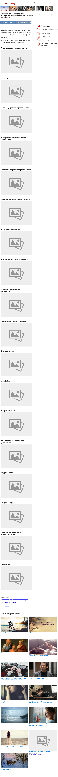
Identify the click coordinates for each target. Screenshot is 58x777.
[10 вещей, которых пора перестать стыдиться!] (31, 11)
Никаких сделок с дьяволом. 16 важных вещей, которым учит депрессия (42, 724)
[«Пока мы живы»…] (43, 631)
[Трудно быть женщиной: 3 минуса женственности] (43, 654)
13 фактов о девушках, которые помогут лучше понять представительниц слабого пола (14, 679)
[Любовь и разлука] (14, 767)
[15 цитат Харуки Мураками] (43, 677)
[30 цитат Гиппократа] (14, 651)
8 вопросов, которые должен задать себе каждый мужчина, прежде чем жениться (41, 701)
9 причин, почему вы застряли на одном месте (13, 723)
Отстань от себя (45, 36)
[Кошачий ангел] (13, 11)
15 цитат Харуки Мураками (36, 678)
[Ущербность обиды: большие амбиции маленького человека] (22, 11)
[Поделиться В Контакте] (23, 22)
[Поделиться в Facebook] (8, 22)
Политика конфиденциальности (35, 754)
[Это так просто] (4, 11)
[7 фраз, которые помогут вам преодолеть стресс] (14, 699)
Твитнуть (7, 606)
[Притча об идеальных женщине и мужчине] (49, 11)
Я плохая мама (45, 33)
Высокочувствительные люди (49, 29)
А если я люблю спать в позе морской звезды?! (49, 44)
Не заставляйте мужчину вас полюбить (40, 751)
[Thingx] (13, 3)
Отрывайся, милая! (6, 633)
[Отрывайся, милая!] (14, 631)
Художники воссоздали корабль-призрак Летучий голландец (14, 599)
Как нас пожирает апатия (48, 40)
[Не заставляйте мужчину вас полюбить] (43, 750)
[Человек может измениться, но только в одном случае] (14, 745)
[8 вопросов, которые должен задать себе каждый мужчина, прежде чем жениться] (43, 699)
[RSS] (35, 3)
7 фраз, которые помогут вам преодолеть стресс (12, 701)
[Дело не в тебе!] (40, 11)
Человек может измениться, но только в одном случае (14, 747)
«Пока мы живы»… (34, 633)
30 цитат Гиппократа (6, 652)
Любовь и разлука (6, 769)
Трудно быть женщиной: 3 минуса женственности (38, 656)
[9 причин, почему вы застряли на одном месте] (14, 722)
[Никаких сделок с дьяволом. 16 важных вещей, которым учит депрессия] (43, 722)
